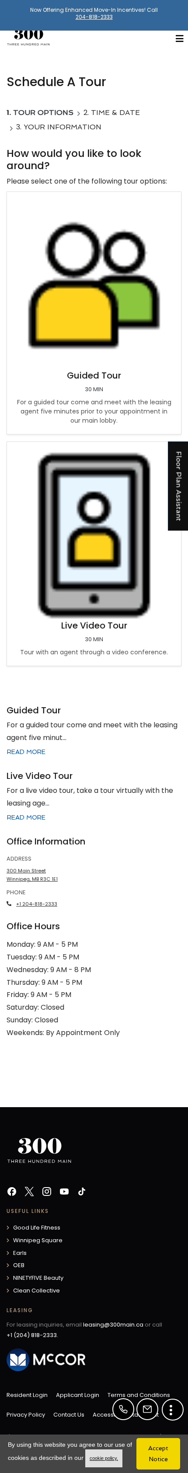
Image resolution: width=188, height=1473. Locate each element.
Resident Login (27, 1394)
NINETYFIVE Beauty (38, 1278)
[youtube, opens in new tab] (64, 1193)
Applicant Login (77, 1394)
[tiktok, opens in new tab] (82, 1193)
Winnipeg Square (38, 1240)
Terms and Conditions (139, 1394)
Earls (20, 1253)
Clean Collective (36, 1290)
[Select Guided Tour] (94, 313)
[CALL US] (123, 1409)
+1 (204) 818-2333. (32, 1335)
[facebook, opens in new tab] (12, 1193)
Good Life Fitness (36, 1227)
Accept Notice (158, 1454)
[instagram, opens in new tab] (47, 1193)
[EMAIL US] (147, 1409)
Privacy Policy (26, 1414)
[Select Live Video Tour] (94, 554)
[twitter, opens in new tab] (29, 1193)
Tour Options (43, 112)
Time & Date (115, 112)
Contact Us (68, 1414)
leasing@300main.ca (113, 1324)
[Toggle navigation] (179, 38)
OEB (18, 1265)
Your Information (62, 127)
